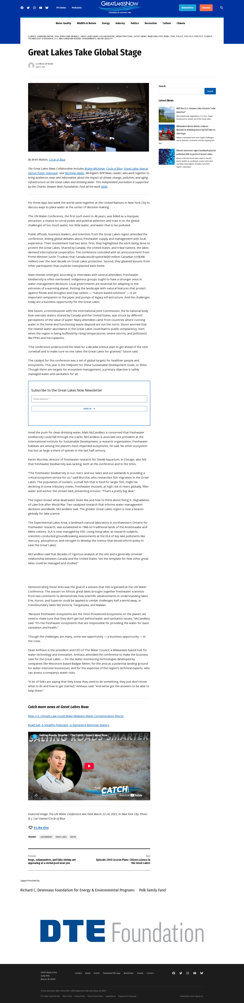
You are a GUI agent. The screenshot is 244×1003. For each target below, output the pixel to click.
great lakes (61, 837)
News (166, 36)
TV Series (61, 7)
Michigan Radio (74, 173)
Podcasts (77, 7)
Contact (78, 973)
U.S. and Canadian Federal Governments (75, 38)
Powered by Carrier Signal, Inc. (191, 996)
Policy (179, 36)
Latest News (140, 36)
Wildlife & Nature (86, 23)
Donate (206, 7)
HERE (104, 186)
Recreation (151, 23)
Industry (120, 23)
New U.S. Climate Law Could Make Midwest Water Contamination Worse (76, 716)
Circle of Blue (45, 64)
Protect (198, 36)
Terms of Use (67, 996)
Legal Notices (111, 996)
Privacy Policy (80, 996)
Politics (135, 23)
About (87, 973)
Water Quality (63, 23)
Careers (150, 973)
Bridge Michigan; (95, 168)
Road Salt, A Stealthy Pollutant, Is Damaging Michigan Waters (68, 725)
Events (97, 973)
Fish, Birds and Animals (67, 36)
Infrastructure (124, 36)
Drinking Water (45, 36)
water (73, 837)
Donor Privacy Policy (95, 996)
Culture (167, 23)
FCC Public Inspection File (50, 996)
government (46, 837)
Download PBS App (111, 973)
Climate (181, 23)
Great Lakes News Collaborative (97, 36)
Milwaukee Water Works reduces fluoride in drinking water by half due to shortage (195, 130)
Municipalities (155, 36)
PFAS (173, 36)
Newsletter (187, 7)
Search (162, 86)
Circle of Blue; (114, 168)
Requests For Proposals (127, 996)
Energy (106, 23)
